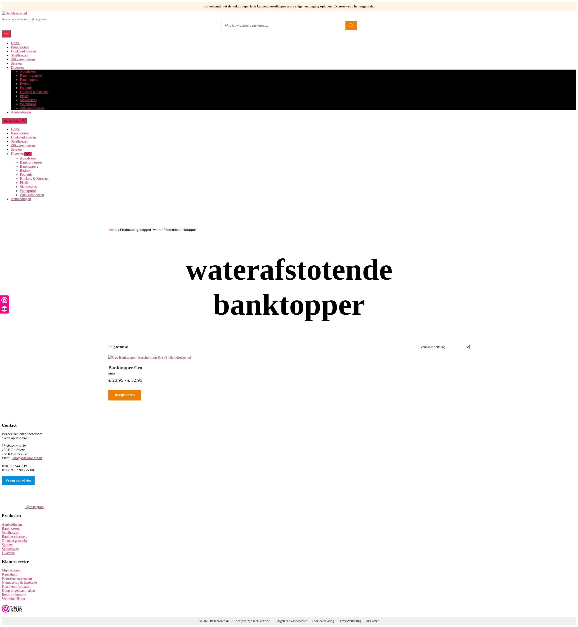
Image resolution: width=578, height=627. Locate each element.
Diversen (17, 67)
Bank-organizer (31, 75)
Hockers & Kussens (34, 92)
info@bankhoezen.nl (27, 458)
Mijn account (11, 570)
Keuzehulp (9, 574)
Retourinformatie (14, 595)
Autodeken (28, 71)
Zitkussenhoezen (23, 59)
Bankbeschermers (14, 536)
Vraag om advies (18, 480)
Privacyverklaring (349, 621)
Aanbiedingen (21, 112)
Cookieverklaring (323, 621)
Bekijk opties (125, 395)
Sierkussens (28, 100)
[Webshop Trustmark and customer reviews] (12, 609)
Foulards (26, 88)
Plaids (24, 96)
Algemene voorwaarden (292, 621)
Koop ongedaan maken (18, 590)
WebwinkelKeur (13, 599)
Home (15, 43)
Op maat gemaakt (14, 541)
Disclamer (372, 621)
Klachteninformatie (15, 586)
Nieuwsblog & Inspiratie (19, 582)
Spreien (16, 63)
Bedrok (25, 84)
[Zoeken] (351, 25)
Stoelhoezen (19, 55)
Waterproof (28, 104)
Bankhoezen (20, 47)
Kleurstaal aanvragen (17, 578)
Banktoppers (29, 80)
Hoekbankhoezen (23, 51)
